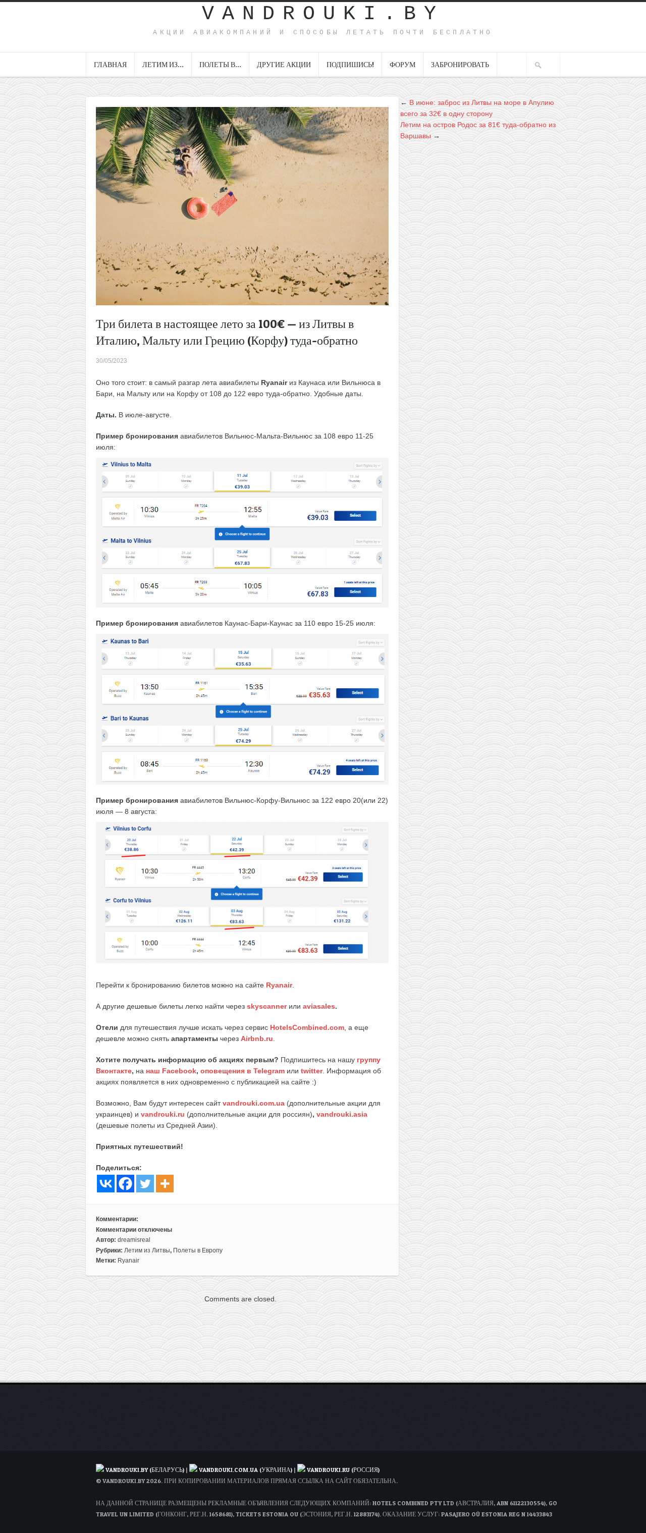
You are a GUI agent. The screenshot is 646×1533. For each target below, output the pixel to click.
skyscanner (267, 1006)
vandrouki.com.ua (254, 1103)
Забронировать (460, 64)
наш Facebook (171, 1071)
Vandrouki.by (323, 14)
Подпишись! (350, 64)
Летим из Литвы (147, 1250)
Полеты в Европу (198, 1250)
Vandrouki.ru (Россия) (343, 1469)
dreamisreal (134, 1239)
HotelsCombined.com (307, 1027)
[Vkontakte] (106, 1183)
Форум (402, 64)
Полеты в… (220, 64)
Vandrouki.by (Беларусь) (145, 1469)
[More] (165, 1183)
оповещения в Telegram (242, 1071)
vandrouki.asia (341, 1114)
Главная (110, 64)
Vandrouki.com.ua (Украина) (245, 1469)
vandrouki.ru (163, 1114)
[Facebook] (125, 1183)
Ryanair (279, 985)
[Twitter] (145, 1183)
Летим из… (163, 64)
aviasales (319, 1006)
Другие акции (284, 64)
